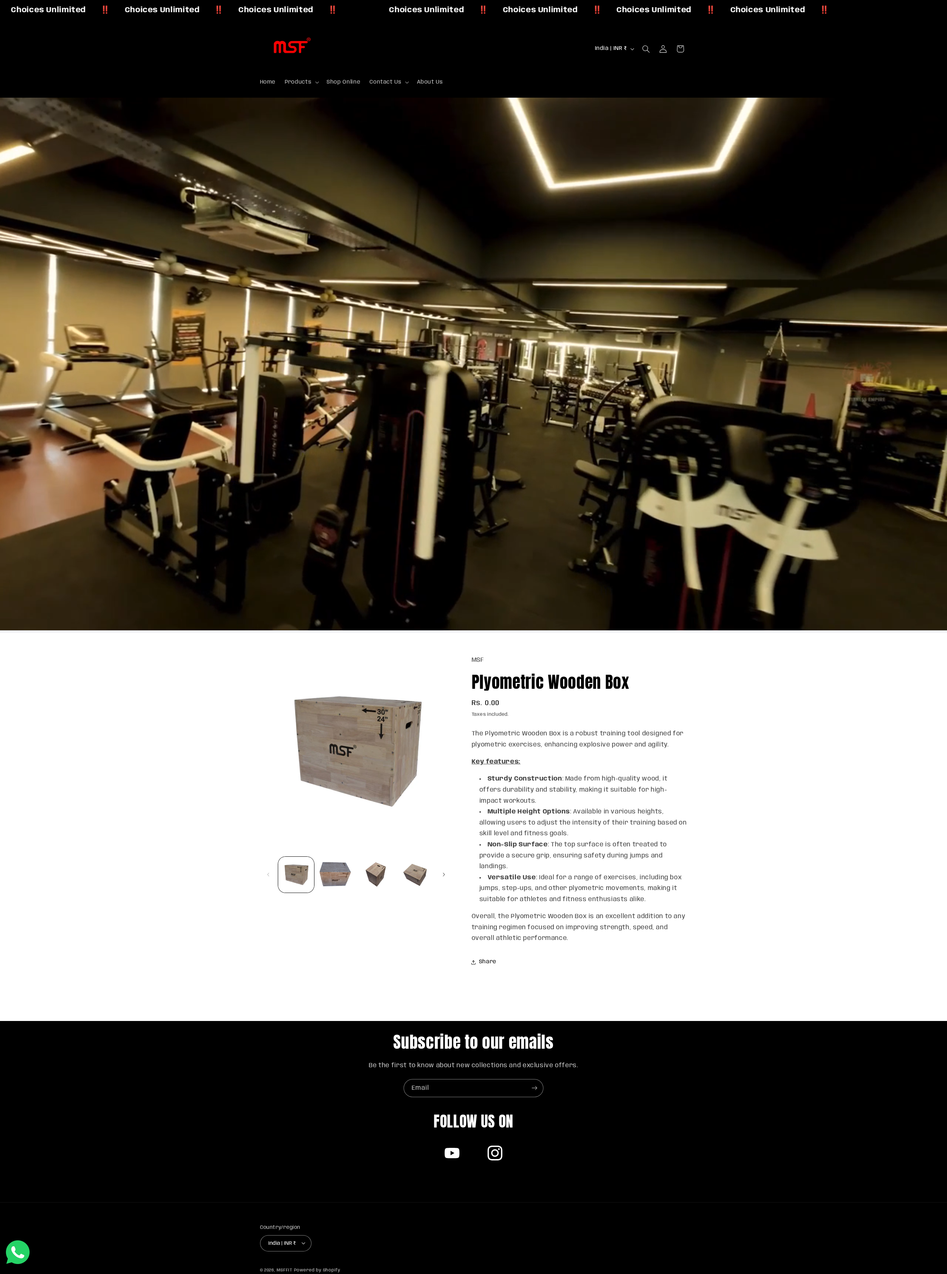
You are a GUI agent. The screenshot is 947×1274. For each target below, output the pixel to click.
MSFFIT (284, 1270)
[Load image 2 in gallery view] (336, 875)
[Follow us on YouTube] (452, 1153)
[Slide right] (444, 874)
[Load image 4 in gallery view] (415, 875)
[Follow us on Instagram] (495, 1153)
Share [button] (487, 962)
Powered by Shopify (317, 1270)
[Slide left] (268, 874)
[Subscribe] (534, 1088)
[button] (301, 82)
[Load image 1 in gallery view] (296, 875)
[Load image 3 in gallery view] (376, 875)
